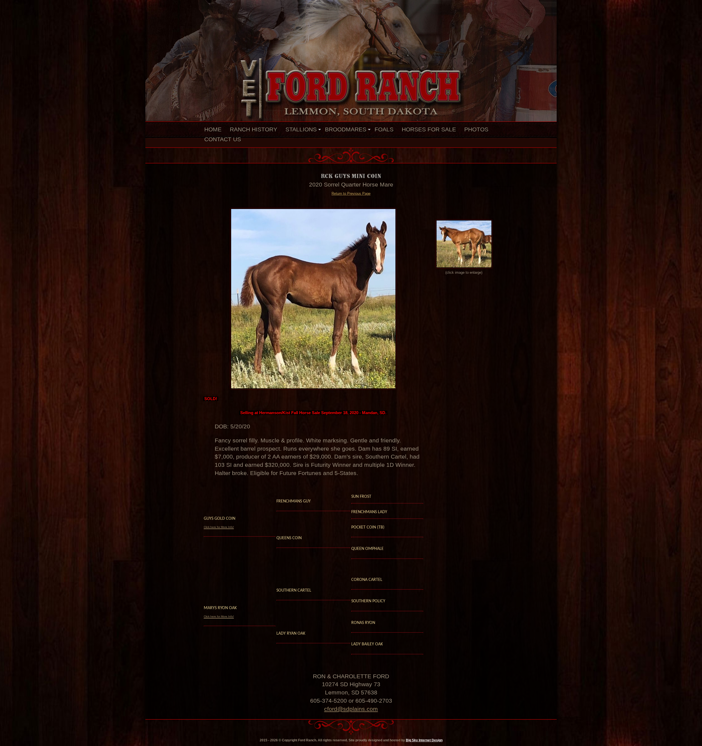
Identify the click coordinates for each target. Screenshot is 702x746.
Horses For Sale (429, 129)
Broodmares (345, 129)
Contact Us (222, 139)
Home (213, 129)
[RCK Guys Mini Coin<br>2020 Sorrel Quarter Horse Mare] (313, 298)
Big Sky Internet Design (424, 740)
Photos (476, 129)
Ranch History (253, 129)
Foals (384, 129)
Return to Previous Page (351, 193)
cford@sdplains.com (351, 709)
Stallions (301, 129)
